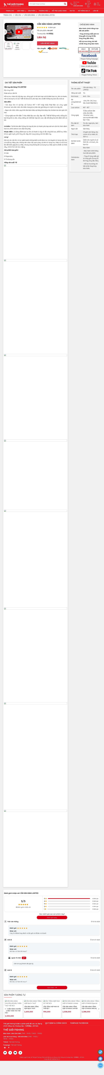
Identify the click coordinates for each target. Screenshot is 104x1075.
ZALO (83, 50)
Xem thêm (51, 987)
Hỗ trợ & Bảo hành (59, 11)
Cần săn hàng (29, 15)
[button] (5, 32)
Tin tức (72, 11)
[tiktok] (20, 1053)
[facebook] (10, 1053)
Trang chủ (10, 11)
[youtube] (15, 1053)
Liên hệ (95, 11)
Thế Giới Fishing (14, 1042)
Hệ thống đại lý (84, 11)
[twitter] (5, 1053)
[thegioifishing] (14, 4)
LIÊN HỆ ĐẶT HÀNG (48, 43)
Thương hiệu (43, 11)
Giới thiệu (20, 11)
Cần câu (18, 15)
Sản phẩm (31, 11)
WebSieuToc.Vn (56, 1059)
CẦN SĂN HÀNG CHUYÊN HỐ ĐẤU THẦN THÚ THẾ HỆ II (13, 1011)
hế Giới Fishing (17, 1045)
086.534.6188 (16, 1033)
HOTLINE (95, 50)
